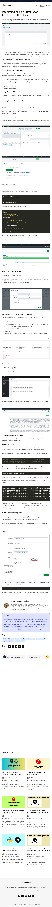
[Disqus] (26, 680)
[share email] (16, 646)
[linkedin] (29, 896)
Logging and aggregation (8, 641)
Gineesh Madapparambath (19, 19)
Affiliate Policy (26, 891)
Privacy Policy (42, 887)
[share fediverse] (19, 646)
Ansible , (6, 780)
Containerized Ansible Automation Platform (13, 479)
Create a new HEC (42, 111)
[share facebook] (9, 646)
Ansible (4, 638)
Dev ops (17, 856)
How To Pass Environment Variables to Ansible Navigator (13, 811)
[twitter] (22, 896)
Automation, (41, 19)
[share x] (13, 646)
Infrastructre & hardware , (35, 818)
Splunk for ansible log (20, 641)
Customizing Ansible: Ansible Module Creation (36, 773)
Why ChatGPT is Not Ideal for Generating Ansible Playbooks (11, 773)
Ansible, (36, 19)
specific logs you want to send (21, 439)
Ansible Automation (7, 63)
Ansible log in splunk (41, 638)
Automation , (11, 780)
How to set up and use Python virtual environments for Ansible (13, 849)
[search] (37, 5)
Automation (10, 638)
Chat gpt (17, 780)
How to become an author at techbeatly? (28, 887)
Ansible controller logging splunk (27, 638)
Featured (46, 19)
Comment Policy (17, 891)
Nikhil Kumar (32, 778)
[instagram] (33, 896)
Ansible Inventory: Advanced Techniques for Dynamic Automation (38, 811)
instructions (13, 107)
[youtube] (26, 896)
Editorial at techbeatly (12, 887)
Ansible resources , (12, 818)
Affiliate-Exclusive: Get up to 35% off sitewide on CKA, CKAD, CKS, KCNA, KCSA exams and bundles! (26, 1)
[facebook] (19, 896)
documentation (17, 440)
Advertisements (34, 891)
